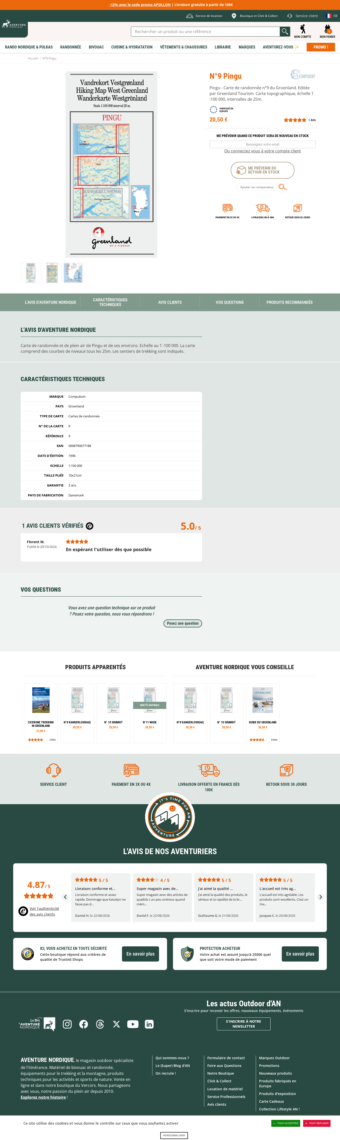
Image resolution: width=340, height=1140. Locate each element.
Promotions (269, 1065)
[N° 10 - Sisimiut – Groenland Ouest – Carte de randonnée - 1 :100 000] (113, 713)
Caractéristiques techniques (110, 302)
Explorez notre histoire (43, 1097)
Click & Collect (219, 1081)
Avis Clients (170, 302)
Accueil (33, 58)
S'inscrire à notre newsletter (243, 1024)
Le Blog (37, 1024)
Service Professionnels (226, 1096)
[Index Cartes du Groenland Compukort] (73, 273)
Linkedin (149, 1024)
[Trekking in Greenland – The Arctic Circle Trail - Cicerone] (40, 713)
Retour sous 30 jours (297, 217)
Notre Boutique (220, 1073)
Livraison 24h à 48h (262, 217)
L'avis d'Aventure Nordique (50, 302)
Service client (53, 784)
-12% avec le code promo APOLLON (140, 4)
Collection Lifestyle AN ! (279, 1109)
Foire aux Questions (224, 1065)
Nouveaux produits (275, 1073)
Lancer (285, 32)
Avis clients (216, 1104)
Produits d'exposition (277, 1093)
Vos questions (230, 302)
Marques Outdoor (274, 1057)
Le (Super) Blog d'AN (173, 1065)
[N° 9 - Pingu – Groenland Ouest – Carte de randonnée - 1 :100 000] (31, 273)
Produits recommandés (290, 302)
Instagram (67, 1024)
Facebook (83, 1024)
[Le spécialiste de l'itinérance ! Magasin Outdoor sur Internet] (14, 24)
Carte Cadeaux (271, 1101)
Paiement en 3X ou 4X (227, 217)
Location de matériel (225, 1089)
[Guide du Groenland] (262, 713)
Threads (100, 1024)
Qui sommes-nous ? (172, 1057)
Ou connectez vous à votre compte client (262, 151)
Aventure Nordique (47, 1059)
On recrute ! (166, 1073)
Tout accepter (287, 1123)
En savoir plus (140, 954)
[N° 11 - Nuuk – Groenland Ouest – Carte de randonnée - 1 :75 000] (149, 713)
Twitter (116, 1024)
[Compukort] (303, 74)
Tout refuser (319, 1123)
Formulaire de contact (226, 1057)
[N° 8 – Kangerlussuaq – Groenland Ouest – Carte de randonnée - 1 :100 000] (77, 713)
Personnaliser (174, 1135)
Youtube (133, 1024)
